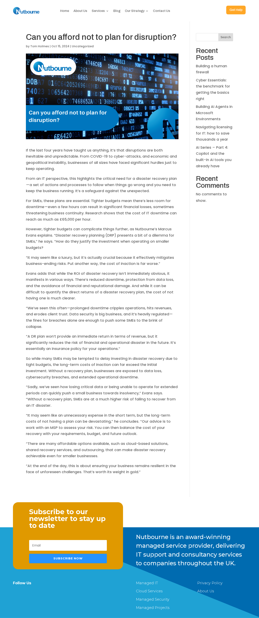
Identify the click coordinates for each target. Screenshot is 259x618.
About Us (80, 11)
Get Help (235, 10)
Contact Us (161, 11)
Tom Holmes (39, 46)
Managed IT (147, 583)
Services (98, 11)
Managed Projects (153, 607)
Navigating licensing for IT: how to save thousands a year (214, 133)
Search (226, 37)
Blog (116, 11)
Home (64, 11)
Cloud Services (149, 591)
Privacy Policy (210, 583)
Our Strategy (134, 11)
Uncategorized (83, 46)
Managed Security (152, 599)
